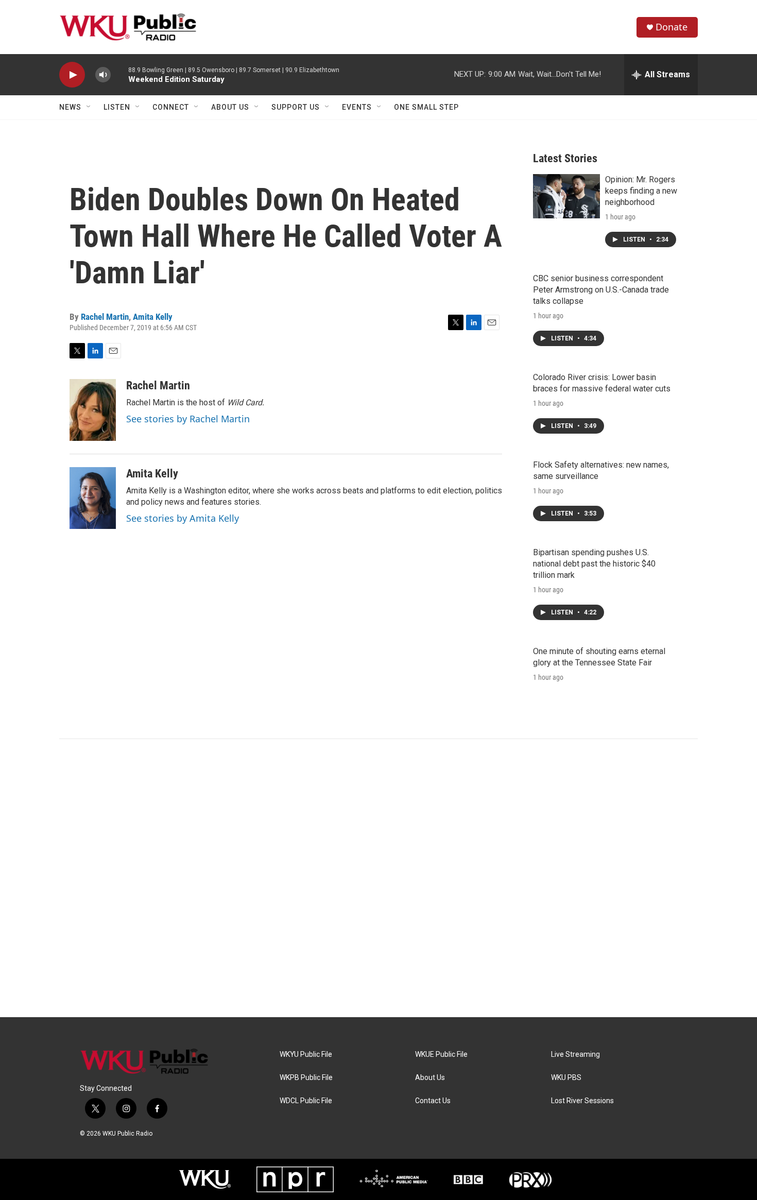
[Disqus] (378, 878)
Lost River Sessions (582, 1101)
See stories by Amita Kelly (182, 518)
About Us (230, 107)
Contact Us (433, 1101)
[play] (72, 75)
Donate (671, 27)
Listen (117, 107)
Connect (170, 107)
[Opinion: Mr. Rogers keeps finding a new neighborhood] (566, 196)
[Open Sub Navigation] (89, 107)
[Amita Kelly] (93, 498)
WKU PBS (566, 1078)
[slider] (119, 74)
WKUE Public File (441, 1054)
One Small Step (426, 107)
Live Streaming (575, 1054)
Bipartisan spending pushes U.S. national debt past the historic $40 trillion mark (594, 563)
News (70, 107)
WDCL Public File (306, 1101)
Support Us (295, 107)
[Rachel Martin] (93, 410)
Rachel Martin (105, 317)
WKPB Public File (306, 1078)
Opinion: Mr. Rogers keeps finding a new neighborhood (641, 191)
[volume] (103, 75)
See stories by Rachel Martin (188, 419)
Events (357, 107)
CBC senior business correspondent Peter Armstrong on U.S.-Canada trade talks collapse (601, 289)
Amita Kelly (153, 317)
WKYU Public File (306, 1054)
